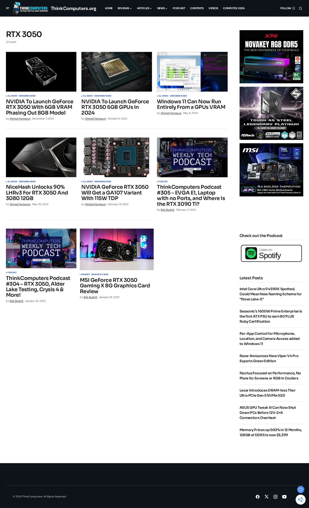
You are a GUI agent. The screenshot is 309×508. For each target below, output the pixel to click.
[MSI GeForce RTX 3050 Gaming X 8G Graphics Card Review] (117, 249)
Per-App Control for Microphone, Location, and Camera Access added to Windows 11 (270, 338)
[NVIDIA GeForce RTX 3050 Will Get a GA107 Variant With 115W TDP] (116, 157)
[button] (7, 8)
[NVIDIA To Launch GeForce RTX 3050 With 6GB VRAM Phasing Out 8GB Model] (41, 72)
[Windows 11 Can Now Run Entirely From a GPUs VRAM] (192, 72)
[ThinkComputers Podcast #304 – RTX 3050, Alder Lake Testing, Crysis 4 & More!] (41, 248)
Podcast (163, 182)
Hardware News (27, 96)
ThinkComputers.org (73, 8)
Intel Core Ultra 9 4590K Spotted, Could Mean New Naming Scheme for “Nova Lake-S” (271, 294)
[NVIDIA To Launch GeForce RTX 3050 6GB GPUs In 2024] (116, 72)
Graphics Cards (99, 275)
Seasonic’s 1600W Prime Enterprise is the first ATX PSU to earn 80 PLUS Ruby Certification (271, 316)
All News (12, 96)
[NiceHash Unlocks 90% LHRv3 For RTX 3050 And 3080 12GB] (41, 157)
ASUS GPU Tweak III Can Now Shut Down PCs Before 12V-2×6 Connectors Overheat (268, 412)
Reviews (85, 275)
